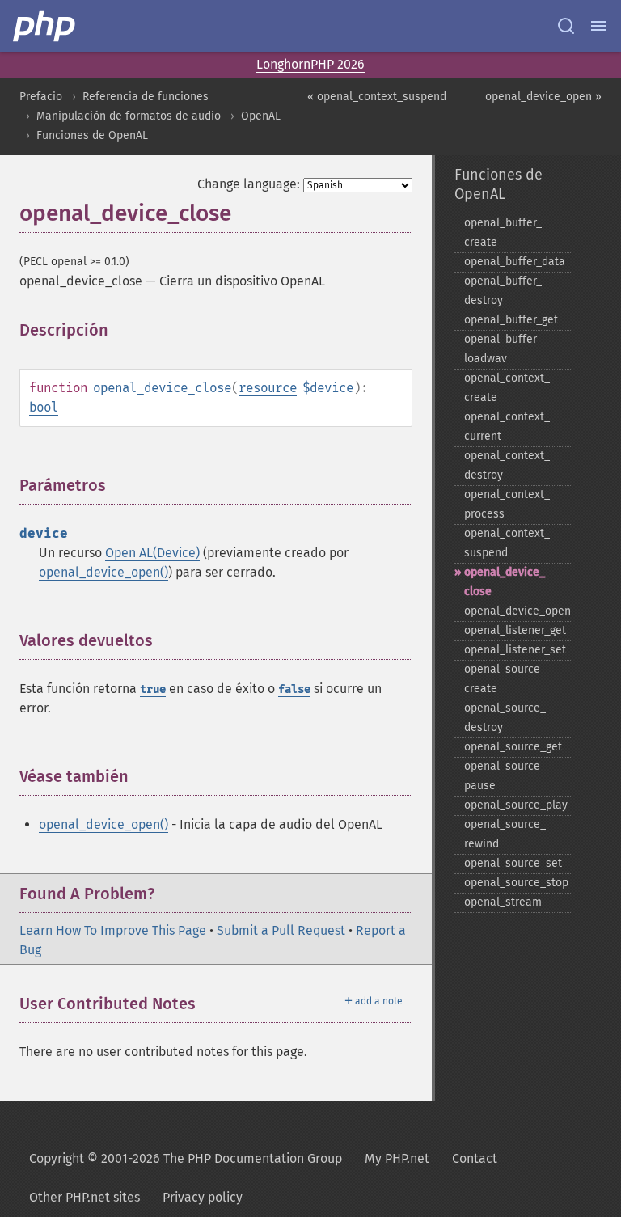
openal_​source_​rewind (505, 834)
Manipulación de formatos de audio (128, 116)
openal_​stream (503, 902)
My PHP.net (397, 1158)
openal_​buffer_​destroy (503, 290)
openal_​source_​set (513, 863)
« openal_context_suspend (376, 97)
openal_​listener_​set (515, 650)
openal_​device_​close (504, 581)
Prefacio (40, 97)
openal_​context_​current (507, 426)
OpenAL (261, 116)
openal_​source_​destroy (505, 717)
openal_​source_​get (513, 747)
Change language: (248, 184)
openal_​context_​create (507, 387)
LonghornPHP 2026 (310, 64)
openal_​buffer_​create (503, 232)
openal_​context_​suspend (507, 543)
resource (268, 387)
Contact (474, 1158)
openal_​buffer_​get (511, 320)
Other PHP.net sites (84, 1197)
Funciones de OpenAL (92, 135)
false (294, 689)
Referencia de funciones (145, 97)
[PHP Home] (45, 26)
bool (43, 407)
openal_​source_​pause (505, 775)
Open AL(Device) (152, 552)
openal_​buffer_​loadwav (503, 349)
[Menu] (598, 26)
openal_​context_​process (507, 504)
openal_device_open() (103, 572)
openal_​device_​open (517, 611)
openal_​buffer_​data (514, 261)
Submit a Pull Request (281, 930)
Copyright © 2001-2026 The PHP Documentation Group (185, 1158)
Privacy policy (203, 1197)
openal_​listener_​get (515, 630)
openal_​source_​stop (516, 883)
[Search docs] (566, 26)
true (153, 689)
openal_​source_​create (505, 678)
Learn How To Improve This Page (112, 930)
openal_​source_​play (516, 805)
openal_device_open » (543, 97)
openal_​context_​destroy (507, 465)
